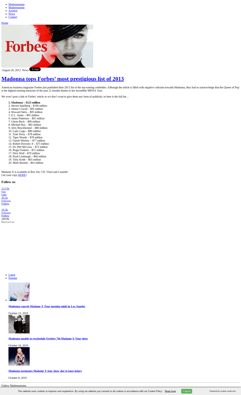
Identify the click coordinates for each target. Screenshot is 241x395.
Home (4, 22)
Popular (12, 278)
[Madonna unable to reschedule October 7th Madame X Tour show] (19, 332)
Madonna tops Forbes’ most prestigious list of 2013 (62, 79)
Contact (12, 16)
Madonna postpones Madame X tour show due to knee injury (45, 370)
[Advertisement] (27, 245)
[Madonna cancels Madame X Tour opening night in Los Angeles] (19, 300)
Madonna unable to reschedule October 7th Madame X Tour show (48, 338)
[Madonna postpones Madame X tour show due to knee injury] (19, 364)
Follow (5, 203)
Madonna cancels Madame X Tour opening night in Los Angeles (46, 306)
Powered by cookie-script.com (223, 391)
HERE (22, 175)
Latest (11, 274)
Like (4, 194)
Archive (12, 10)
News (11, 13)
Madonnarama (16, 4)
